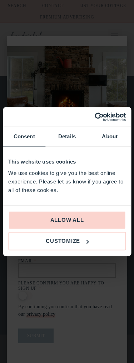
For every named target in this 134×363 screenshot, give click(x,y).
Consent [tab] (24, 136)
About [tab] (110, 136)
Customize (63, 241)
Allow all (67, 220)
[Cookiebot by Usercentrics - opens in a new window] (95, 117)
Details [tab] (67, 136)
